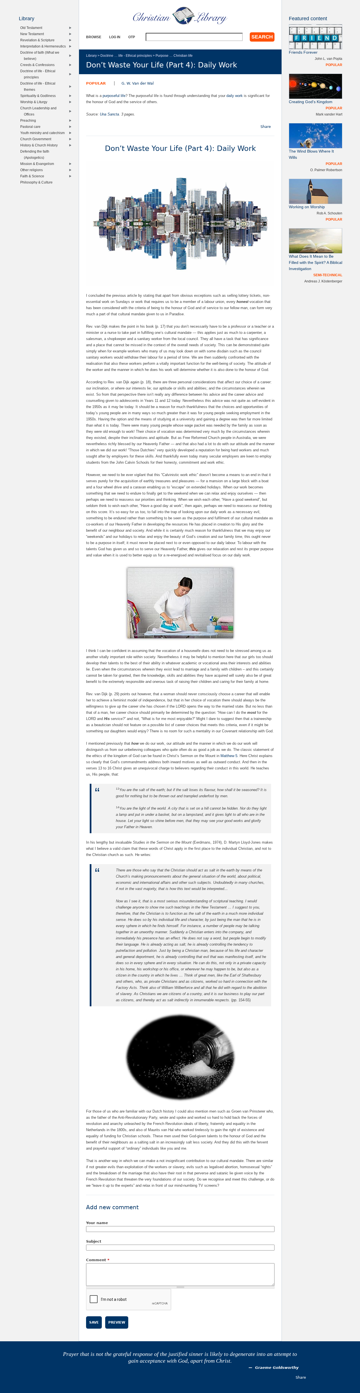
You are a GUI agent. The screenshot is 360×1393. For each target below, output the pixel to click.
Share (265, 126)
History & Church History (40, 145)
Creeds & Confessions (38, 65)
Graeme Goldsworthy (276, 1367)
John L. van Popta (328, 58)
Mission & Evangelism (38, 164)
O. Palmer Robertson (326, 170)
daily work (234, 96)
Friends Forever (303, 52)
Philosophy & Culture (37, 182)
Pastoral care (31, 126)
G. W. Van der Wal (138, 83)
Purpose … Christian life (174, 55)
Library (91, 55)
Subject (93, 1241)
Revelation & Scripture (38, 40)
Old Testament (32, 28)
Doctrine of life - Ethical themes (39, 86)
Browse (93, 37)
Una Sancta (109, 114)
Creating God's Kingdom (310, 102)
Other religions (32, 170)
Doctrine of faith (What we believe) (41, 55)
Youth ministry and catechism (43, 133)
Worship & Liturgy (35, 102)
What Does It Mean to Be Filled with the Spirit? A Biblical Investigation (315, 262)
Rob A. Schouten (329, 213)
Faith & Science (33, 176)
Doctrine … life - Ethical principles (126, 55)
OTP (131, 37)
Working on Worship (307, 207)
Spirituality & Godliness (39, 96)
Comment (97, 1260)
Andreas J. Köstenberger (323, 281)
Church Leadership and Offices (39, 111)
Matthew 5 (228, 756)
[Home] (180, 15)
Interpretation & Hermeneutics (44, 46)
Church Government (36, 139)
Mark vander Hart (329, 114)
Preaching (29, 120)
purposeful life (114, 96)
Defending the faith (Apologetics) (36, 154)
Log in (114, 37)
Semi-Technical (327, 275)
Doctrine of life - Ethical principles (39, 74)
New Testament (33, 34)
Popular (96, 83)
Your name (97, 1223)
